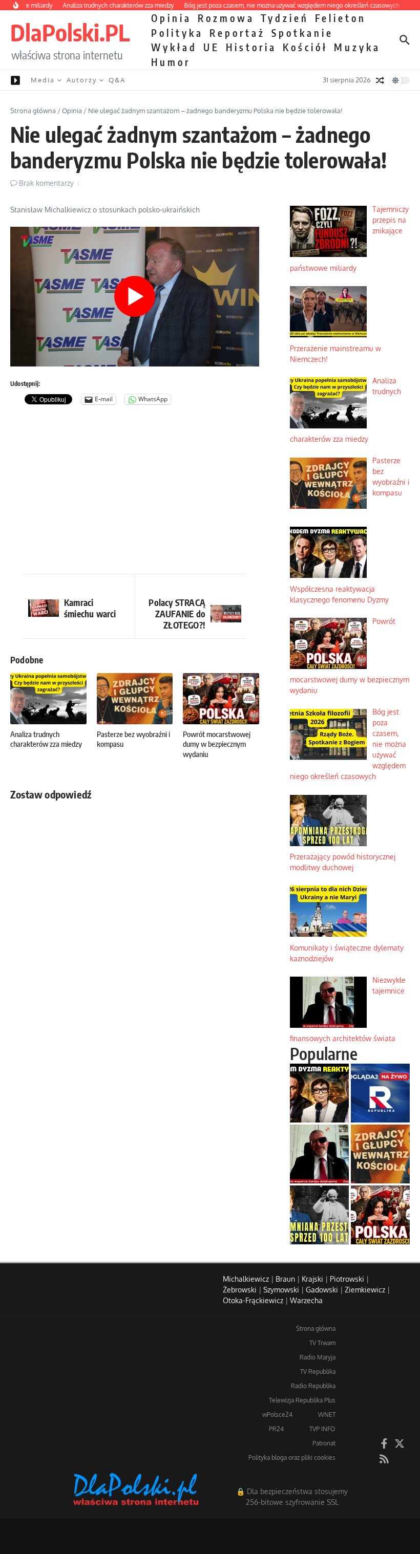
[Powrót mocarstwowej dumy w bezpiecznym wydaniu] (380, 1214)
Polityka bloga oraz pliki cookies (291, 1457)
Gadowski (322, 1289)
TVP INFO (322, 1429)
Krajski (312, 1279)
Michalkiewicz (246, 1279)
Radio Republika (313, 1386)
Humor (171, 62)
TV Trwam (322, 1343)
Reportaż (237, 33)
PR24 (276, 1429)
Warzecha (306, 1300)
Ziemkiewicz (365, 1289)
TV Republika (317, 1371)
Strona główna (33, 110)
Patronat (323, 1443)
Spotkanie (302, 33)
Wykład (174, 47)
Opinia (171, 18)
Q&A (117, 80)
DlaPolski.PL (70, 32)
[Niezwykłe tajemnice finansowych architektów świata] (319, 1154)
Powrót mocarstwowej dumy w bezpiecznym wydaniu (216, 744)
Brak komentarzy (46, 183)
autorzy (82, 80)
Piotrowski (347, 1279)
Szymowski (281, 1289)
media (43, 80)
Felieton (340, 18)
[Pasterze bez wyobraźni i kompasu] (380, 1154)
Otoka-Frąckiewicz (253, 1300)
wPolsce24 (277, 1414)
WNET (326, 1414)
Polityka (177, 33)
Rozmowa (226, 18)
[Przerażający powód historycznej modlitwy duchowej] (319, 1214)
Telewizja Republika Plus (302, 1400)
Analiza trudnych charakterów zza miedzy (46, 739)
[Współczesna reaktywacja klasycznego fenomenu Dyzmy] (319, 1093)
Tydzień (285, 18)
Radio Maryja (317, 1357)
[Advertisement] (134, 492)
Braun (285, 1279)
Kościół (305, 47)
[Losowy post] (380, 80)
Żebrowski (240, 1289)
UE (211, 47)
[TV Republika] (380, 1093)
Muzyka (357, 47)
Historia (251, 47)
